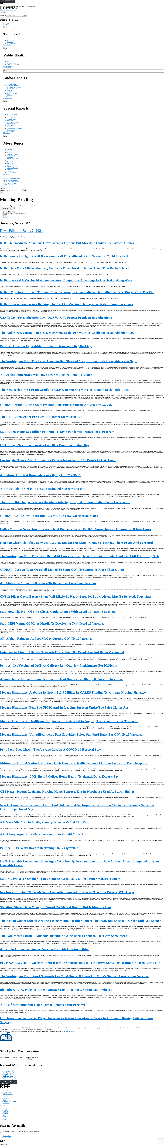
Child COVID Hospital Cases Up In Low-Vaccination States (49, 515)
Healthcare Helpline (12, 85)
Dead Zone (10, 125)
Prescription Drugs (12, 154)
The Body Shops (11, 119)
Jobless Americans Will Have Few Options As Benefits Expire (46, 374)
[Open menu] (0, 14)
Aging (8, 165)
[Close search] (1, 18)
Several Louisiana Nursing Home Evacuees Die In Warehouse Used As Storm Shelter (67, 791)
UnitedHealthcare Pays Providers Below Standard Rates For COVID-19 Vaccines (71, 734)
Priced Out (10, 120)
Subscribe (2, 10)
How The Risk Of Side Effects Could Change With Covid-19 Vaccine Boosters (58, 611)
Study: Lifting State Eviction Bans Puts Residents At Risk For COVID (56, 404)
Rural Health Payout (12, 43)
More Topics (6, 133)
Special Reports (7, 98)
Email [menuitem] (5, 217)
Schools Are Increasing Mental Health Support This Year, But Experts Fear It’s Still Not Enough (80, 920)
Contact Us (6, 1103)
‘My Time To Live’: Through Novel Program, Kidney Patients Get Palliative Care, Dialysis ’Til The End (77, 292)
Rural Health (10, 161)
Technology (10, 160)
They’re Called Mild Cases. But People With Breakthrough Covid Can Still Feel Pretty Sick (79, 556)
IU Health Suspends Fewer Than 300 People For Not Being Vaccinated (62, 652)
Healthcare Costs (11, 151)
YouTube (5, 1110)
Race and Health (11, 163)
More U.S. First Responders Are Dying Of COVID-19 (40, 475)
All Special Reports (8, 131)
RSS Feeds (5, 1083)
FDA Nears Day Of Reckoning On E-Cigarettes (39, 848)
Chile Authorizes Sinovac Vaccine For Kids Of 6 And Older (44, 949)
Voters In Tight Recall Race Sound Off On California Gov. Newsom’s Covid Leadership (65, 256)
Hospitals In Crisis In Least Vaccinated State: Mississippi (43, 488)
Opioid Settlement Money (10, 183)
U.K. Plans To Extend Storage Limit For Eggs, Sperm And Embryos (56, 989)
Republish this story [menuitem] (9, 211)
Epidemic (9, 95)
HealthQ (9, 92)
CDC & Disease (11, 63)
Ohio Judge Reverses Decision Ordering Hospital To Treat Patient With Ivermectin (65, 502)
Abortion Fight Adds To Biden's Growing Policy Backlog (46, 346)
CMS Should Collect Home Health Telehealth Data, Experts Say (59, 776)
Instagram (6, 1108)
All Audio (6, 96)
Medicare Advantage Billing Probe (12, 178)
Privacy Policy (7, 1137)
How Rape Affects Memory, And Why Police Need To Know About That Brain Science (64, 268)
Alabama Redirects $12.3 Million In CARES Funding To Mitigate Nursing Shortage (73, 692)
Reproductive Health (12, 158)
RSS (4, 1119)
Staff (4, 1100)
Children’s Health (11, 172)
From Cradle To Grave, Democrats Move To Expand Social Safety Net (64, 389)
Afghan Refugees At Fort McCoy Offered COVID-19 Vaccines (46, 638)
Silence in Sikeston (12, 93)
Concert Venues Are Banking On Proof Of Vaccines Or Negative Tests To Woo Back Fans (66, 304)
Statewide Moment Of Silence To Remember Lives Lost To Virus (48, 583)
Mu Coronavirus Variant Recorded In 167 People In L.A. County (59, 460)
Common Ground (11, 116)
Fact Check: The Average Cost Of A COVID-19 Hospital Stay (50, 749)
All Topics (6, 174)
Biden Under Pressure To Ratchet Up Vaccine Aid (41, 416)
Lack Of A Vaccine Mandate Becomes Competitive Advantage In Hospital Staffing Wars (66, 280)
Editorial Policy (7, 1136)
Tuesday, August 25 (8, 1073)
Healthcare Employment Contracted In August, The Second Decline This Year (69, 721)
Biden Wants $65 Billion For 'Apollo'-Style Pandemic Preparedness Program (57, 431)
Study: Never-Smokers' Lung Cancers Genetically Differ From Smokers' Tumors (60, 878)
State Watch (10, 42)
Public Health (7, 45)
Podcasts (5, 1091)
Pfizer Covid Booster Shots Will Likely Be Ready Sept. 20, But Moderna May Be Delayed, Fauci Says (76, 596)
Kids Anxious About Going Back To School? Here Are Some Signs (63, 935)
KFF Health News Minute (14, 87)
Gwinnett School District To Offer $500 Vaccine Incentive (61, 679)
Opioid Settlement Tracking (14, 128)
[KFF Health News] (9, 8)
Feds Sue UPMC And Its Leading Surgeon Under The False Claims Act (64, 707)
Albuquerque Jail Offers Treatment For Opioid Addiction (43, 834)
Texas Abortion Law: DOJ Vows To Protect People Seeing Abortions (56, 317)
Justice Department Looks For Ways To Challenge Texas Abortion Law (67, 332)
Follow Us (8, 10)
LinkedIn (5, 1112)
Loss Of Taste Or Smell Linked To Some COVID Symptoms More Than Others (62, 569)
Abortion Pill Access (9, 184)
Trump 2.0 (6, 24)
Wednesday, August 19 (9, 1079)
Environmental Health (13, 64)
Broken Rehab (11, 123)
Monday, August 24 (8, 1074)
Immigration (10, 157)
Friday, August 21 (8, 1076)
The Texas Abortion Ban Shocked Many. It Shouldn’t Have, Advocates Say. (68, 361)
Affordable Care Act (12, 168)
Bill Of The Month (12, 114)
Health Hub (10, 90)
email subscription (70, 1031)
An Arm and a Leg (12, 88)
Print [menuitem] (5, 215)
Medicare (9, 169)
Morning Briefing (8, 1094)
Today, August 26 (8, 1071)
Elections (9, 149)
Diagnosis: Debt (11, 117)
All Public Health (8, 66)
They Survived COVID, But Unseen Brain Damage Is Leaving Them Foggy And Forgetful (76, 542)
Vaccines (9, 61)
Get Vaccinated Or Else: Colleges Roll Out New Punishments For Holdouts (58, 665)
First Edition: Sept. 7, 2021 (21, 231)
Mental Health (11, 166)
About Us (6, 1097)
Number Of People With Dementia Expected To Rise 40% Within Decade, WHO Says (67, 892)
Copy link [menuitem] (6, 213)
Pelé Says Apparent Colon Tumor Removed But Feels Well (43, 1004)
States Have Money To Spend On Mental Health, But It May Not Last (55, 907)
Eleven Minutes (11, 130)
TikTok (5, 1118)
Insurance (9, 152)
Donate (14, 10)
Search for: (3, 15)
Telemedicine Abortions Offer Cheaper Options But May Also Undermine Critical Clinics (67, 243)
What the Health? (11, 84)
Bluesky (5, 1116)
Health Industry (11, 155)
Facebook (6, 1113)
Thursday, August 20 (9, 1077)
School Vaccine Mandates (10, 180)
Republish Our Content (9, 1101)
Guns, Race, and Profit (13, 122)
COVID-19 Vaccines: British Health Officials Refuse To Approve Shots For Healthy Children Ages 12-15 (80, 962)
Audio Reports (7, 67)
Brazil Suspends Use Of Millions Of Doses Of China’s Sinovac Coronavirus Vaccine (74, 976)
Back (5, 27)
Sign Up (30, 1059)
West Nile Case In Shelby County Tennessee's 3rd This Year (44, 822)
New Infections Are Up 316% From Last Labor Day (44, 445)
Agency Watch (11, 40)
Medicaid (9, 171)
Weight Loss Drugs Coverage (11, 181)
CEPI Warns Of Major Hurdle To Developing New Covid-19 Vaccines (52, 623)
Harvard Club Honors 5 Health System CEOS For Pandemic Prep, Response (74, 763)
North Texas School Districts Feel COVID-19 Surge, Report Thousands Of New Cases (75, 529)
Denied (9, 126)
